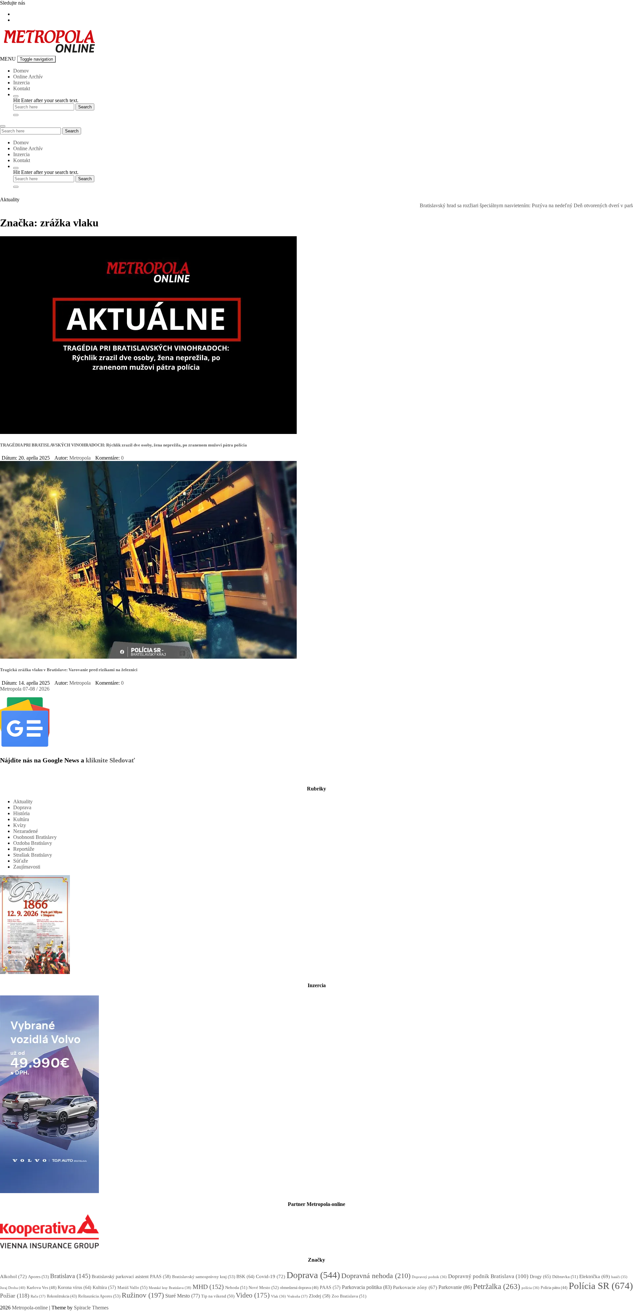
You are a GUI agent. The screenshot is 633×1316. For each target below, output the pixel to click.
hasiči (619, 1277)
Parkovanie (455, 1287)
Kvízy (19, 825)
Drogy (540, 1276)
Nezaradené (25, 831)
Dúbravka (565, 1276)
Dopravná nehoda (375, 1276)
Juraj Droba (12, 1288)
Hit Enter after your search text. (45, 100)
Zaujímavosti (26, 867)
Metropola (80, 458)
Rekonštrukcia (62, 1296)
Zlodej (319, 1296)
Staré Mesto (182, 1296)
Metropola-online (30, 1307)
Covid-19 (270, 1276)
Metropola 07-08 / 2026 (24, 689)
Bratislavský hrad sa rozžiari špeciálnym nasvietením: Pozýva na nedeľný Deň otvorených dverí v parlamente (504, 205)
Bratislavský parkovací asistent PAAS (131, 1276)
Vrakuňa (297, 1296)
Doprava (22, 807)
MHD (208, 1286)
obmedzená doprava (299, 1287)
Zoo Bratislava (349, 1296)
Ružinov (143, 1295)
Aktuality (23, 801)
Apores (38, 1276)
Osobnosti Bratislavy (35, 837)
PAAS (330, 1287)
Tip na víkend (217, 1296)
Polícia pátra (554, 1287)
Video (253, 1295)
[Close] (15, 115)
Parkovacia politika (367, 1287)
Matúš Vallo (132, 1287)
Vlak (278, 1296)
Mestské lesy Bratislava (170, 1288)
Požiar (14, 1295)
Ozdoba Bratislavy (32, 843)
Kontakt (21, 88)
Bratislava (70, 1276)
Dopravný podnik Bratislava (488, 1276)
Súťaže (20, 861)
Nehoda (236, 1287)
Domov (21, 70)
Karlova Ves (41, 1287)
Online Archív (28, 76)
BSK (245, 1276)
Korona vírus (74, 1287)
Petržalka (496, 1286)
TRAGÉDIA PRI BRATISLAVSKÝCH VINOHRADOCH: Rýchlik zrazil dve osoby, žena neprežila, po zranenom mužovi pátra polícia (123, 445)
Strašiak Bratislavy (32, 855)
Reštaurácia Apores (99, 1296)
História (21, 813)
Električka (594, 1276)
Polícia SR (601, 1285)
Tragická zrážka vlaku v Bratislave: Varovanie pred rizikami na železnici (68, 669)
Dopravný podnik (429, 1277)
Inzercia (21, 82)
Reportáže (23, 849)
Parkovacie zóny (415, 1287)
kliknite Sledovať (110, 760)
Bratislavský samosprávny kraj (203, 1276)
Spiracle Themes (91, 1307)
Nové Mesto (264, 1287)
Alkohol (13, 1276)
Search (71, 131)
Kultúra (21, 819)
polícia (530, 1288)
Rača (38, 1296)
